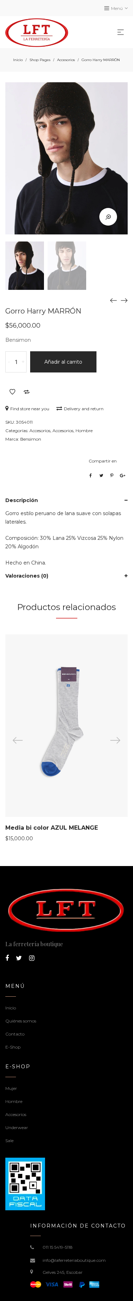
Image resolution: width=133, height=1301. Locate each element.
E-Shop (13, 1047)
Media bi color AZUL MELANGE (51, 827)
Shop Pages (39, 60)
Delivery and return (84, 408)
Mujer (11, 1088)
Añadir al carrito (63, 362)
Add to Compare (27, 392)
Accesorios (66, 60)
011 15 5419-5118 (58, 1247)
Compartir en (103, 461)
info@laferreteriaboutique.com (74, 1260)
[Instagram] (31, 958)
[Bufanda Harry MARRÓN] (113, 300)
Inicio (18, 60)
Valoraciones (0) (26, 576)
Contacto (14, 1034)
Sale (9, 1140)
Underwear (16, 1127)
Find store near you (29, 408)
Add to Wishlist (12, 392)
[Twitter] (19, 958)
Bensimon (30, 439)
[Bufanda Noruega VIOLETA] (124, 300)
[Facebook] (7, 958)
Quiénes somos (20, 1021)
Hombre (84, 430)
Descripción (21, 500)
